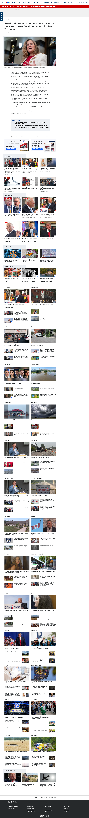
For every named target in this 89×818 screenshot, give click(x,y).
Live (71, 2)
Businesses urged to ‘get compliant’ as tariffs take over (43, 534)
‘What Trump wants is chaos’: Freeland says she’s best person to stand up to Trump (30, 123)
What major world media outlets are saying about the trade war (30, 187)
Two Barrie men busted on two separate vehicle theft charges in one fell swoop (47, 546)
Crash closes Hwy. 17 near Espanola (39, 495)
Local (19, 2)
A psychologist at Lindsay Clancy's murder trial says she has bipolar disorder (42, 611)
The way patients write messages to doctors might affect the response (16, 682)
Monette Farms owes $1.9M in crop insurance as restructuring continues (21, 471)
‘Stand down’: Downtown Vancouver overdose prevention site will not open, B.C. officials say (42, 305)
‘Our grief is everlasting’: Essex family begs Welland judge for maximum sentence (16, 572)
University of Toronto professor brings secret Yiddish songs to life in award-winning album (47, 260)
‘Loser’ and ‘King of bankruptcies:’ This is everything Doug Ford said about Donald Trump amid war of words (16, 306)
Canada (24, 2)
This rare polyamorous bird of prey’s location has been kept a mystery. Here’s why (16, 752)
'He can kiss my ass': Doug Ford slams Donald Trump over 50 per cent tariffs (12, 240)
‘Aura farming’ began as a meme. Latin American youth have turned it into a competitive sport (41, 717)
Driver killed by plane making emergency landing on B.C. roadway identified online (48, 311)
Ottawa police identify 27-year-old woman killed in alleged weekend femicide (43, 345)
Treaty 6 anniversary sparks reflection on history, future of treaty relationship (21, 501)
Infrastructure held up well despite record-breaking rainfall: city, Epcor (43, 382)
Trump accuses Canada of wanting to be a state (46, 239)
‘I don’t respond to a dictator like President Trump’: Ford (30, 215)
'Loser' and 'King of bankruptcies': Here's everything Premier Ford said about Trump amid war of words (30, 170)
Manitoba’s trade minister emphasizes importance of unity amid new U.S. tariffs (47, 433)
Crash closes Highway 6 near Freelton (40, 457)
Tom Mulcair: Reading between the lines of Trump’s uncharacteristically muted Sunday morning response (11, 784)
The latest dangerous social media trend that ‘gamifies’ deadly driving (43, 752)
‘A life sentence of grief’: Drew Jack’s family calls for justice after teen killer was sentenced (21, 463)
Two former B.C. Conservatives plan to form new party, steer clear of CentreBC (21, 616)
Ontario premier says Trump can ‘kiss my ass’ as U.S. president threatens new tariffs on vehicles (21, 319)
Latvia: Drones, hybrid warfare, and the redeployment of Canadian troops (29, 784)
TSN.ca (46, 811)
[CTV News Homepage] (10, 2)
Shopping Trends (55, 2)
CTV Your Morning (44, 2)
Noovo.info (66, 808)
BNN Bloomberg (48, 810)
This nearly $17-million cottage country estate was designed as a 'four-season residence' (47, 280)
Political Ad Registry (31, 811)
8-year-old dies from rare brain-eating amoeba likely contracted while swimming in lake (47, 170)
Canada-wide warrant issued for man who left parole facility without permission (47, 576)
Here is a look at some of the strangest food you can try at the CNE (12, 280)
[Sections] (2, 2)
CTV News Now (65, 2)
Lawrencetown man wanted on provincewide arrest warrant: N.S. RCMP (21, 433)
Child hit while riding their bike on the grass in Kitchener (47, 462)
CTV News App (36, 797)
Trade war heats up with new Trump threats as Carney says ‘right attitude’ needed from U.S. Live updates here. (12, 170)
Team (55, 797)
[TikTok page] (11, 802)
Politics (6, 19)
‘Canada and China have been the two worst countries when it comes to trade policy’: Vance (29, 240)
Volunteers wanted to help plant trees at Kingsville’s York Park (20, 577)
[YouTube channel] (13, 802)
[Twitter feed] (9, 802)
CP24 (46, 808)
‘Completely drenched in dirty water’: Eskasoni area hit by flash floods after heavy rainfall (21, 426)
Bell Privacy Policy (30, 808)
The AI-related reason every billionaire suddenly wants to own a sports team (14, 716)
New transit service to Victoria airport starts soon (43, 571)
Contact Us (42, 797)
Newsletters (50, 797)
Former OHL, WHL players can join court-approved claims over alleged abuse (12, 188)
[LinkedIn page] (16, 802)
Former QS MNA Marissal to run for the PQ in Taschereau (21, 388)
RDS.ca (65, 811)
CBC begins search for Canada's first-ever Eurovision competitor (42, 682)
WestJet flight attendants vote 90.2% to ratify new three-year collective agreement (21, 350)
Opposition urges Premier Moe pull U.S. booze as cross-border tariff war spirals (16, 458)
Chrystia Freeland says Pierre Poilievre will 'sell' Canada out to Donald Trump (32, 128)
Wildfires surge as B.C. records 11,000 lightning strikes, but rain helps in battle (46, 318)
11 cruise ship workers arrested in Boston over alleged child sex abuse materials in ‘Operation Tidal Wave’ (48, 624)
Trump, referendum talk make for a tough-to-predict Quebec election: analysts (15, 382)
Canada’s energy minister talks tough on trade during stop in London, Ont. (20, 546)
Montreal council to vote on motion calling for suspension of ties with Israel (21, 395)
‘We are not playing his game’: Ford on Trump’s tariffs (47, 215)
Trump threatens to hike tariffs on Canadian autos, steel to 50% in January (16, 648)
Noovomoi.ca (66, 810)
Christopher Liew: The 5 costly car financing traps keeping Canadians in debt (11, 260)
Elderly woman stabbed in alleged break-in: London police (21, 539)
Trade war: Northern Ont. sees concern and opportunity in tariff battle (47, 500)
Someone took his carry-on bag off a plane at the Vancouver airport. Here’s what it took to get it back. (48, 784)
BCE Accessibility (11, 808)
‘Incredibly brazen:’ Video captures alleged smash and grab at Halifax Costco (16, 420)
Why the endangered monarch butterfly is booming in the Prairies (29, 260)
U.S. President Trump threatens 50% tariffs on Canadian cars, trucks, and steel (12, 216)
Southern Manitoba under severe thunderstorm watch (42, 420)
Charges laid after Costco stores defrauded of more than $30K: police (48, 188)
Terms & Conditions (30, 810)
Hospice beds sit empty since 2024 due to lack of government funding (16, 534)
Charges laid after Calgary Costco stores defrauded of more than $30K (14, 345)
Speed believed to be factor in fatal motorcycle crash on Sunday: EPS (47, 388)
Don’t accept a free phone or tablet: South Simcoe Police (47, 539)
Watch (29, 2)
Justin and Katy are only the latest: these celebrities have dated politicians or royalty (29, 280)
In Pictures (35, 2)
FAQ (46, 797)
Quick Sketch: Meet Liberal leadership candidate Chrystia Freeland (32, 125)
